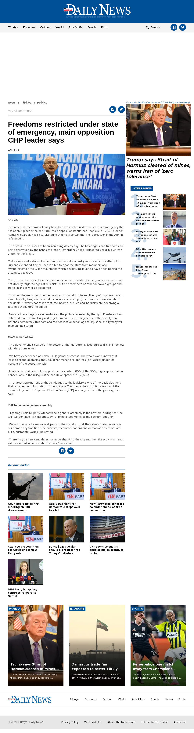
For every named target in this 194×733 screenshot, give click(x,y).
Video (169, 699)
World (60, 27)
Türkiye (13, 27)
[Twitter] (182, 27)
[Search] (147, 27)
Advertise (179, 722)
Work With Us (93, 722)
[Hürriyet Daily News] (97, 11)
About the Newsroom (121, 722)
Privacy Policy (69, 722)
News (12, 102)
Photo (105, 27)
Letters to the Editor (154, 722)
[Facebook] (174, 27)
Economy (29, 27)
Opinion (45, 27)
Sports (92, 27)
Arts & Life (76, 27)
